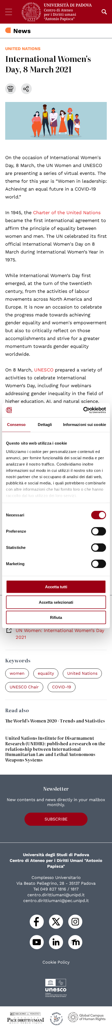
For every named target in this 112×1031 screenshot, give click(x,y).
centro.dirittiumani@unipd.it (56, 894)
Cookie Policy (56, 962)
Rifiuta (56, 617)
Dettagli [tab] (45, 424)
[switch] (98, 531)
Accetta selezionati (56, 602)
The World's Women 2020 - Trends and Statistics (55, 720)
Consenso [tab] (16, 424)
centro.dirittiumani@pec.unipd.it (56, 900)
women (17, 673)
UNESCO (44, 370)
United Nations (22, 48)
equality (46, 673)
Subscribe (56, 819)
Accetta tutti (56, 587)
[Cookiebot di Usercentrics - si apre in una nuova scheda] (83, 410)
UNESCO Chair (24, 686)
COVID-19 (61, 686)
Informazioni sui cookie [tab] (84, 424)
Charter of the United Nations (67, 212)
